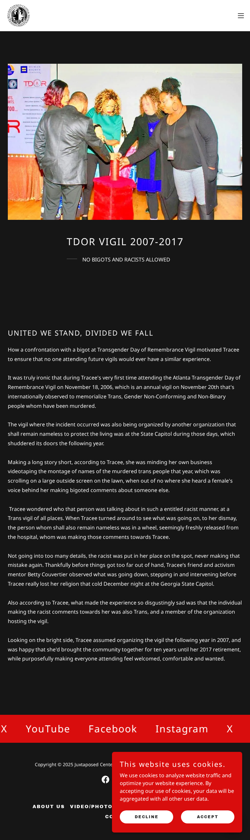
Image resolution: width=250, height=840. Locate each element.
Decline (147, 816)
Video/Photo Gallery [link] (106, 806)
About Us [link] (49, 806)
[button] (240, 15)
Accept (207, 816)
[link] (18, 16)
